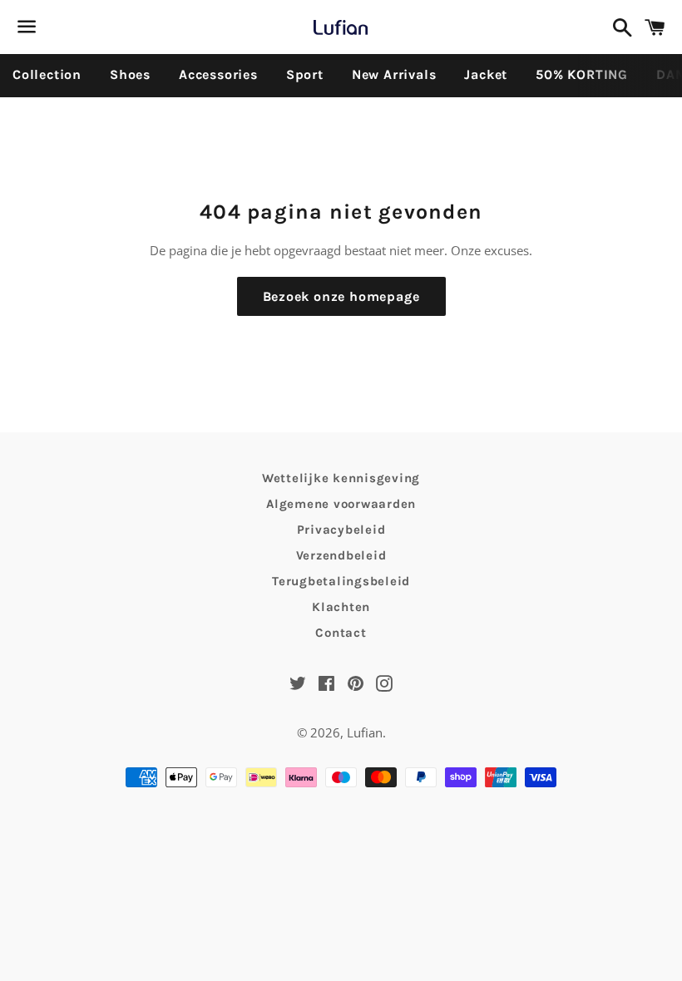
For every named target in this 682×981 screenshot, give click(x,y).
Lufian (365, 732)
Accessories (218, 74)
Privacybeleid (341, 529)
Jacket (485, 74)
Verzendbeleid (341, 555)
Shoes (130, 74)
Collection (47, 74)
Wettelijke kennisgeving (341, 478)
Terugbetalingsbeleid (341, 581)
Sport (305, 74)
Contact (340, 632)
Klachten (341, 606)
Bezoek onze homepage (341, 296)
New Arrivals (394, 74)
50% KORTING (582, 74)
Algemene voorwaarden (341, 503)
